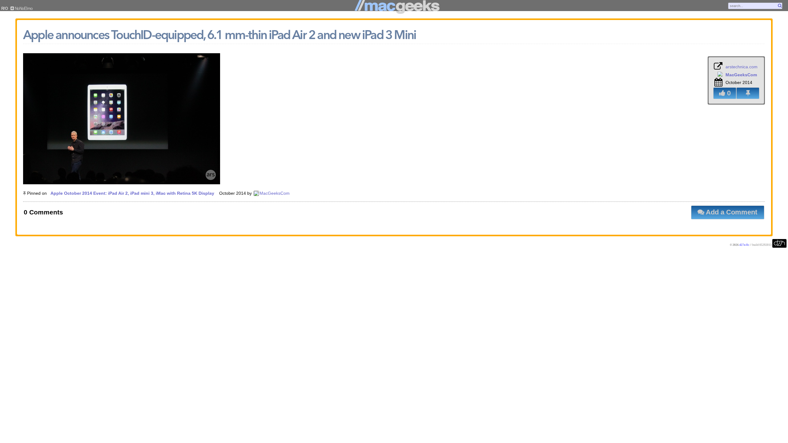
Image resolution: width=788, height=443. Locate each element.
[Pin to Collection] (747, 93)
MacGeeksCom (274, 193)
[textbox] (755, 6)
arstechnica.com (742, 66)
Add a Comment (730, 212)
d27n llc (744, 244)
